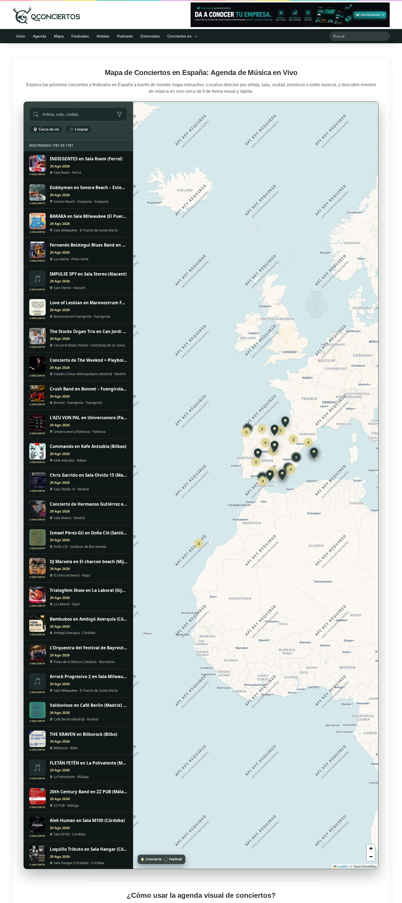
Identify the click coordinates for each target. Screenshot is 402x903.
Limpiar (81, 129)
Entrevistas (150, 36)
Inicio (20, 36)
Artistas (103, 36)
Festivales (80, 36)
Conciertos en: (180, 36)
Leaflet (342, 866)
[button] (314, 453)
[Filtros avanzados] (119, 114)
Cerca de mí (49, 129)
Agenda (39, 36)
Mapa (59, 36)
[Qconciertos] (46, 15)
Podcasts (125, 36)
